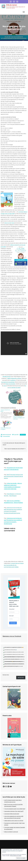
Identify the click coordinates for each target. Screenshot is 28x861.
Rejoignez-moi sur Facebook (12, 636)
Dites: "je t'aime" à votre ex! (11, 832)
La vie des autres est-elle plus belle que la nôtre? (14, 444)
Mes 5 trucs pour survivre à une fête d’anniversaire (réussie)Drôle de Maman (13, 476)
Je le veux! (13, 622)
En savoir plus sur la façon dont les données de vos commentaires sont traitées (14, 565)
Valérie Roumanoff (6, 434)
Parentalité (22, 434)
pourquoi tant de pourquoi (8, 382)
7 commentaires (6, 436)
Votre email (11, 615)
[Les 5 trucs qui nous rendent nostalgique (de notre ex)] (19, 412)
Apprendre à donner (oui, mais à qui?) (14, 811)
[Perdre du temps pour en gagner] (6, 424)
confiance (13, 380)
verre (5, 386)
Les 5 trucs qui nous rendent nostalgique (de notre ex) (18, 418)
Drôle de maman (11, 5)
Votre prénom (11, 609)
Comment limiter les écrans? (11, 814)
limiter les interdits (10, 384)
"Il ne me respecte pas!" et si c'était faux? (14, 809)
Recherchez (6, 675)
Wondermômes (7, 376)
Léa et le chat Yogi (9, 223)
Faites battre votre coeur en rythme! (13, 820)
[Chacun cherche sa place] (7, 413)
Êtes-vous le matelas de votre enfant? (14, 448)
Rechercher (21, 677)
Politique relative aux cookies (15, 855)
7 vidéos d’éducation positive (14, 378)
